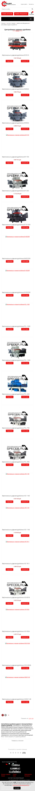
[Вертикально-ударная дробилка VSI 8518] (17, 585)
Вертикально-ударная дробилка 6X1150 (15, 157)
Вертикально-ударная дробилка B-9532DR (16, 292)
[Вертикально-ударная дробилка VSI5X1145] (17, 677)
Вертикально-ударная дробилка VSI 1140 (16, 496)
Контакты (31, 4)
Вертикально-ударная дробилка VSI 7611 (16, 563)
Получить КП (25, 61)
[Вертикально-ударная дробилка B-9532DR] (17, 270)
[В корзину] (3, 34)
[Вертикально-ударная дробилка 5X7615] (17, 43)
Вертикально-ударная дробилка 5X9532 (15, 123)
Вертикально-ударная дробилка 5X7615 (15, 55)
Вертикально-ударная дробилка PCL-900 (15, 462)
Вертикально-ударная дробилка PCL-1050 (16, 326)
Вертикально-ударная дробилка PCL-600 (15, 394)
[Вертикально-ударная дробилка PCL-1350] (17, 348)
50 (30, 718)
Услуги (15, 774)
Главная (3, 23)
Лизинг (3, 775)
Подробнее (9, 61)
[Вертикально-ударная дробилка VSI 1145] (17, 508)
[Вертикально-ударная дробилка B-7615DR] (17, 212)
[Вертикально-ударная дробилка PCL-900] (17, 449)
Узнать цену (25, 227)
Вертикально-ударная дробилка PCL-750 (15, 428)
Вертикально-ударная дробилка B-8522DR (16, 258)
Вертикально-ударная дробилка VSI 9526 (16, 631)
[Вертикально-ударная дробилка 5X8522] (17, 76)
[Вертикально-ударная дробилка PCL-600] (17, 382)
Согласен (17, 788)
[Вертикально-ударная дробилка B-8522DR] (17, 237)
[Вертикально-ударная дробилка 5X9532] (17, 110)
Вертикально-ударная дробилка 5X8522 (15, 89)
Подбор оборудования (21, 13)
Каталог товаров (11, 23)
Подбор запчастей (7, 13)
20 (29, 718)
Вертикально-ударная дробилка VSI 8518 (16, 597)
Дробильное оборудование (23, 23)
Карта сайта (24, 4)
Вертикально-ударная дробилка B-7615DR (16, 224)
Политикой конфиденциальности (21, 785)
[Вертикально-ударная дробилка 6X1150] (17, 135)
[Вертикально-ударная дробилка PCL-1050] (17, 304)
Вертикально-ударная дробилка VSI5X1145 (16, 699)
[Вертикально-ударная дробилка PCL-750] (17, 415)
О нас (14, 775)
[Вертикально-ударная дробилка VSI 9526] (17, 609)
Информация (28, 774)
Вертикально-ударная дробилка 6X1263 (15, 191)
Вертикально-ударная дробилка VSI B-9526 (16, 665)
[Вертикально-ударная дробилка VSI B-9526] (17, 643)
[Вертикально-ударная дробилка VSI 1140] (17, 474)
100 (32, 718)
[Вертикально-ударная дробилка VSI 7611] (17, 542)
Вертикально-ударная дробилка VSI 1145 (16, 530)
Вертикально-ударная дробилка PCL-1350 (16, 360)
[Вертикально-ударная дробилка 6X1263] (17, 178)
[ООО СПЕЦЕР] (8, 1)
